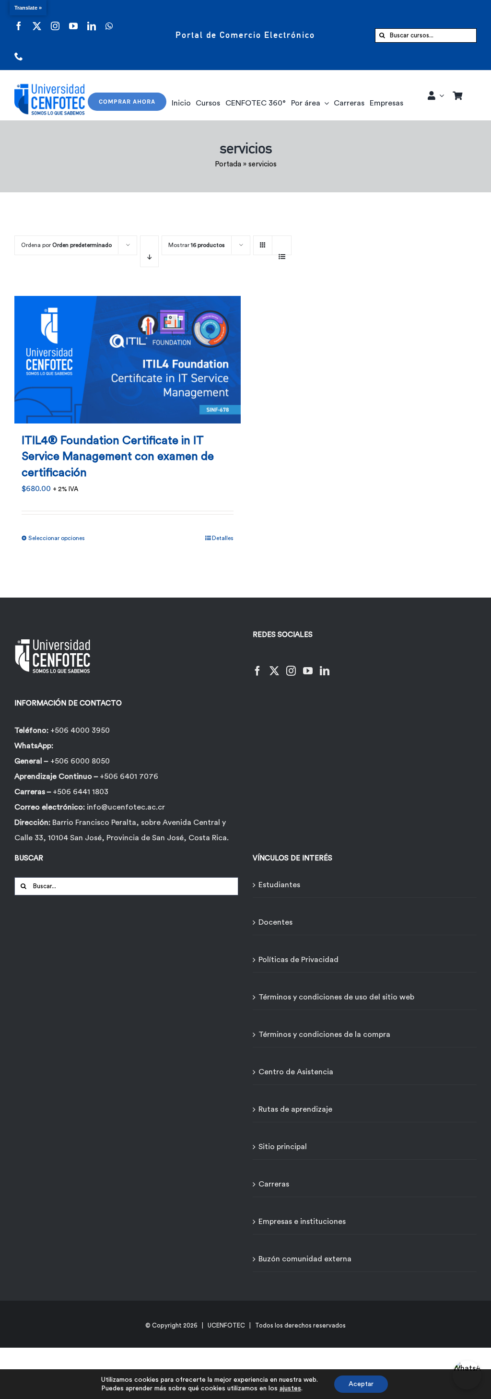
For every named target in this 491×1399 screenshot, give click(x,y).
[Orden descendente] (149, 251)
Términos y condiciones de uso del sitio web (336, 997)
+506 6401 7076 (129, 776)
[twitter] (37, 20)
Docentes (275, 922)
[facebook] (18, 20)
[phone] (18, 50)
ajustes (290, 1388)
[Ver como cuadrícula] (263, 242)
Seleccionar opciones (56, 538)
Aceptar (361, 1384)
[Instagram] (291, 665)
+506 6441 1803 (80, 792)
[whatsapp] (109, 20)
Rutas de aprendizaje (295, 1109)
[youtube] (73, 20)
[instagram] (55, 20)
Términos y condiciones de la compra (324, 1034)
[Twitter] (274, 665)
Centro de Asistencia (295, 1072)
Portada (228, 164)
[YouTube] (308, 665)
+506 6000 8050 (80, 761)
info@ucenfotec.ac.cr (126, 807)
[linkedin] (91, 20)
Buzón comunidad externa (304, 1259)
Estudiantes (279, 885)
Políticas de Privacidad (298, 960)
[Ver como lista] (281, 251)
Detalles (223, 538)
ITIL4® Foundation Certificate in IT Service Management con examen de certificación (118, 457)
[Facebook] (257, 665)
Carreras (273, 1184)
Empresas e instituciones (302, 1221)
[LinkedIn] (324, 665)
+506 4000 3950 (80, 730)
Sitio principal (282, 1147)
